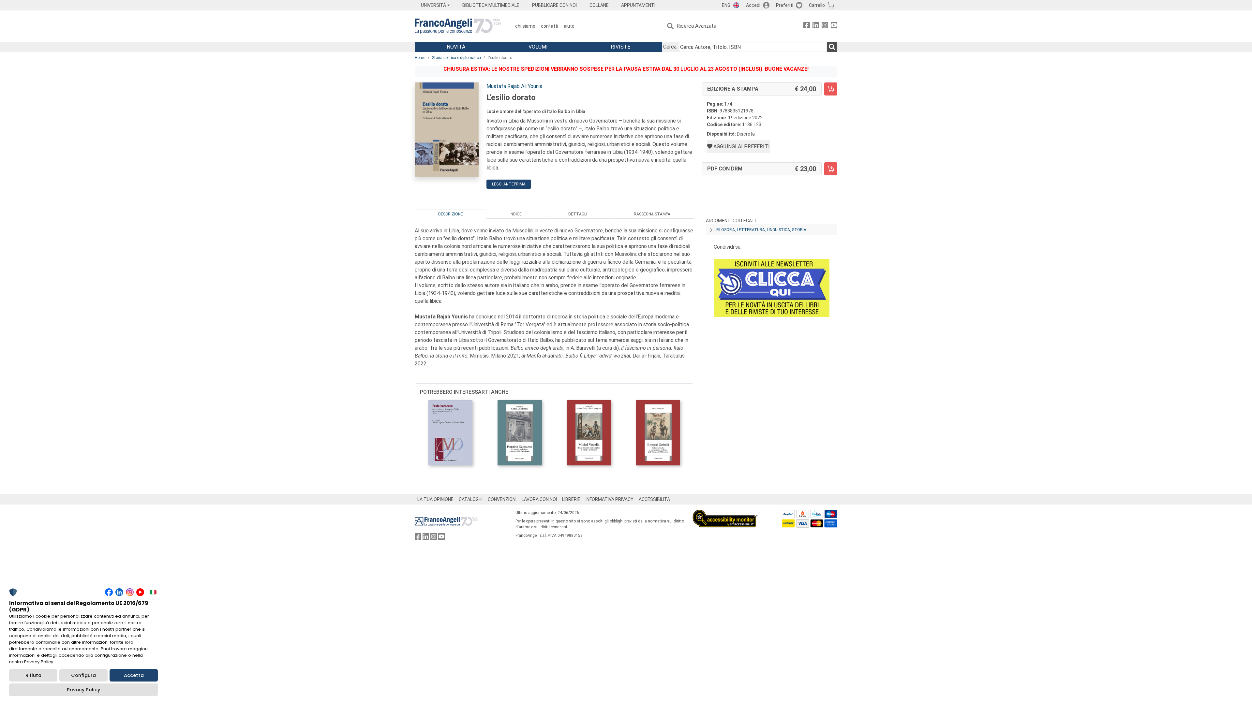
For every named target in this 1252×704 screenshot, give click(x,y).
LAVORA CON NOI (539, 499)
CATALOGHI (471, 499)
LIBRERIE (571, 499)
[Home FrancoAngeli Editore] (458, 26)
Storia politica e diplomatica (456, 57)
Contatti (549, 26)
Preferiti (784, 5)
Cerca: (670, 47)
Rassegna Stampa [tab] (652, 214)
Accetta (134, 675)
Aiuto (569, 26)
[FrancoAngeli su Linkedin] (815, 26)
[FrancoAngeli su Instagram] (825, 26)
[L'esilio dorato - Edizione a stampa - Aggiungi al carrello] (830, 88)
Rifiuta (33, 675)
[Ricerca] (832, 47)
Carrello (817, 5)
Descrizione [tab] (450, 214)
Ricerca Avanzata (696, 26)
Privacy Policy (83, 689)
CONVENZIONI (502, 499)
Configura (83, 675)
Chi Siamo (525, 26)
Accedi (753, 5)
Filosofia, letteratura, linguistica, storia (761, 229)
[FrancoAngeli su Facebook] (806, 26)
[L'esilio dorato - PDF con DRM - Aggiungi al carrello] (830, 168)
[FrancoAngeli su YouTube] (834, 26)
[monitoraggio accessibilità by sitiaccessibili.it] (725, 513)
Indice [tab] (516, 214)
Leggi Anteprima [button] (509, 184)
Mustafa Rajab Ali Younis (514, 86)
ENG (726, 5)
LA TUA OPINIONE (435, 499)
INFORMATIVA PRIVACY (609, 499)
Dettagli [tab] (577, 214)
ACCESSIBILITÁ (654, 499)
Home (420, 57)
